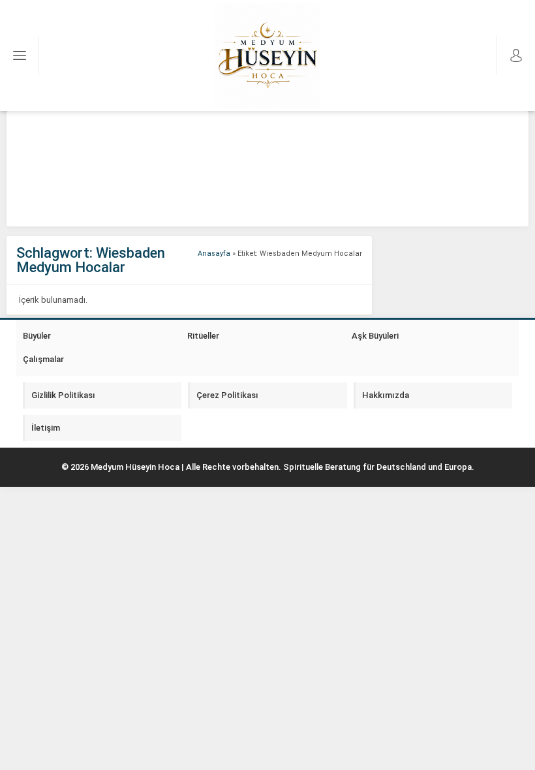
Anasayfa (214, 253)
